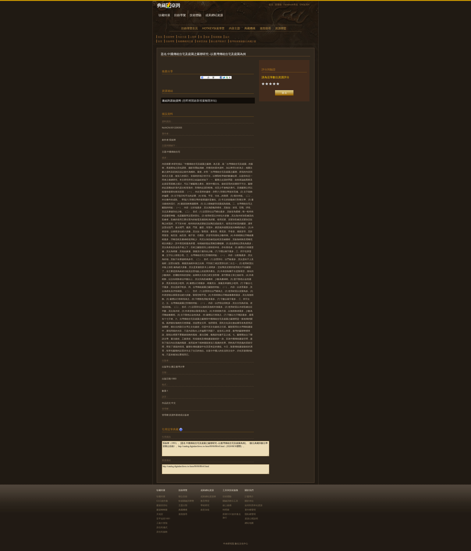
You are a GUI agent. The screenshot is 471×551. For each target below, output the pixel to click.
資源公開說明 (251, 518)
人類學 (193, 36)
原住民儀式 (161, 527)
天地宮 (159, 513)
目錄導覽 (180, 15)
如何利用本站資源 (253, 505)
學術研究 (205, 505)
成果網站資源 (214, 15)
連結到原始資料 (171, 100)
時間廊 (226, 509)
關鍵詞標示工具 (230, 500)
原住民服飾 (161, 531)
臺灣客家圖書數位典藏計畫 (243, 41)
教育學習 (205, 500)
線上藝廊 (227, 505)
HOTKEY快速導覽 (213, 28)
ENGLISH (304, 4)
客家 (207, 36)
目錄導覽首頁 (189, 28)
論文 (227, 36)
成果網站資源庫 (208, 496)
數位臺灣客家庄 (218, 41)
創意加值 (205, 509)
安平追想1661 (163, 518)
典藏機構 (249, 28)
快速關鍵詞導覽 (186, 500)
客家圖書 (217, 36)
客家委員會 (202, 41)
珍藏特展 (164, 15)
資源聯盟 (280, 28)
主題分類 (182, 505)
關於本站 (249, 500)
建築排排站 (161, 505)
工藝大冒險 (161, 522)
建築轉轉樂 (161, 509)
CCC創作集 (162, 500)
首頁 (271, 4)
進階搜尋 (265, 28)
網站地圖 (249, 522)
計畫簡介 (249, 496)
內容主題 (234, 28)
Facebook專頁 (291, 4)
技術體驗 (195, 15)
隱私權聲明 (250, 513)
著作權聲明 (250, 509)
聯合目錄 (182, 496)
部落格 (278, 4)
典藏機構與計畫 (185, 41)
